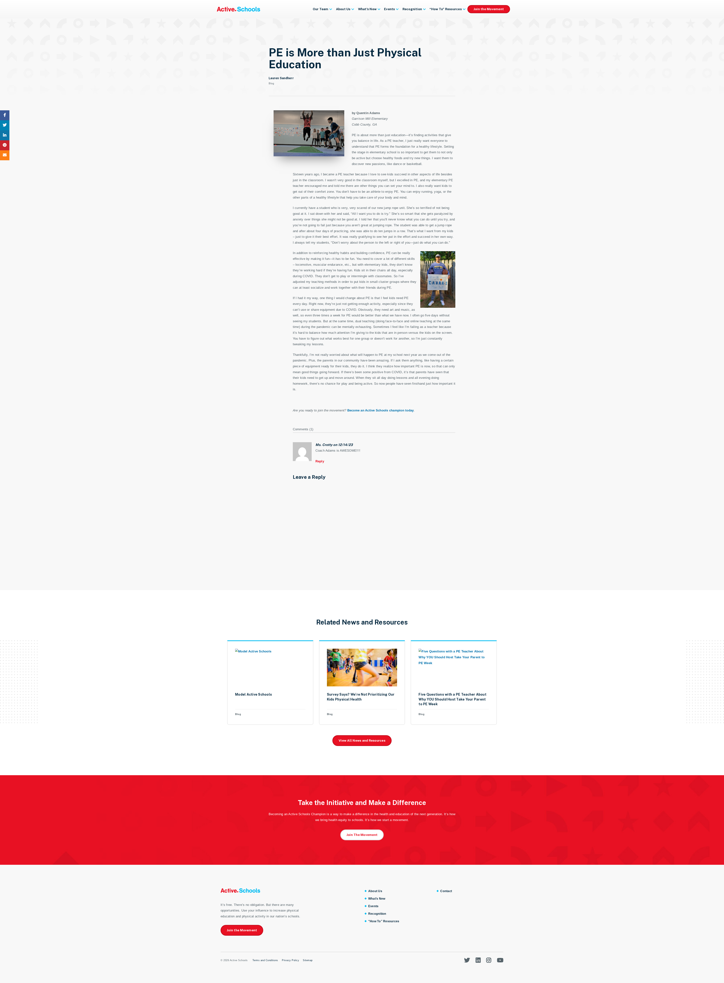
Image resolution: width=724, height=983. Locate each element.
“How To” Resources (445, 9)
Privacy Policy (290, 960)
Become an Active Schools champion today (380, 410)
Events (389, 9)
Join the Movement (489, 9)
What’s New (367, 9)
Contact (446, 891)
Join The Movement (362, 835)
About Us (343, 9)
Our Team (320, 9)
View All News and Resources (362, 740)
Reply (319, 461)
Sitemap (308, 960)
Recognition (412, 9)
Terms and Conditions (265, 960)
